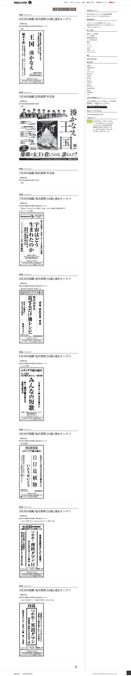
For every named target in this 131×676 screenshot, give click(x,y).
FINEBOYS (90, 92)
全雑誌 (89, 65)
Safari (88, 90)
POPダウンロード (64, 9)
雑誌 (83, 2)
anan (88, 69)
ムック (89, 44)
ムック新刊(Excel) (92, 40)
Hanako (89, 78)
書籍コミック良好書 (92, 33)
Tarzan (89, 84)
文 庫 (88, 48)
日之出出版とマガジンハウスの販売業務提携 (99, 14)
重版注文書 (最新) (92, 59)
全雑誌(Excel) (91, 67)
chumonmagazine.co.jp (95, 114)
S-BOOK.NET (97, 121)
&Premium (90, 74)
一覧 (55, 9)
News (73, 9)
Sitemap (16, 674)
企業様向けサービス (101, 2)
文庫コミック (90, 50)
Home (65, 2)
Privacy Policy (27, 674)
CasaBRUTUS (91, 88)
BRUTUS (89, 86)
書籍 (88, 42)
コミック (89, 46)
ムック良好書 (90, 36)
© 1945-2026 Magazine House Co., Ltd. (104, 674)
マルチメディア (91, 52)
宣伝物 (21, 15)
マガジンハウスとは (75, 2)
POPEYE (89, 82)
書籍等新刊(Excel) (92, 38)
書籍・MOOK (90, 2)
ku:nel (88, 80)
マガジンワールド (23, 2)
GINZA (89, 76)
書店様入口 (112, 2)
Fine (88, 94)
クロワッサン (90, 72)
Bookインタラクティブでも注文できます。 (99, 16)
